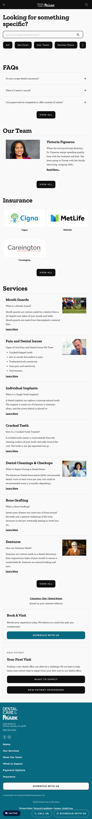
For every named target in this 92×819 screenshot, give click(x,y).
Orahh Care (67, 808)
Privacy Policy (26, 808)
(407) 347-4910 (9, 730)
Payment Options (14, 770)
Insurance (9, 776)
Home (6, 744)
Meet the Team (12, 757)
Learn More (12, 329)
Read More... (53, 169)
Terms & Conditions (43, 808)
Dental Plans (66, 45)
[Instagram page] (9, 737)
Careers (57, 808)
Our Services (11, 750)
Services (23, 45)
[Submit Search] (78, 34)
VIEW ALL (46, 115)
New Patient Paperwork (46, 690)
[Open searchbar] (86, 4)
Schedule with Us (46, 635)
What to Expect (46, 679)
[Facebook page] (4, 737)
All (7, 45)
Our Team (43, 45)
